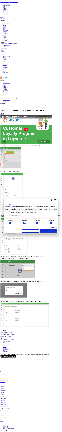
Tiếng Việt (5, 31)
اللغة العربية (5, 33)
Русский (4, 32)
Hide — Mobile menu (14, 2)
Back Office (6, 145)
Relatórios (5, 11)
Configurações (5, 12)
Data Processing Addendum (8, 428)
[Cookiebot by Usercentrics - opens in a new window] (52, 200)
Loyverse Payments (6, 4)
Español (4, 26)
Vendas (4, 6)
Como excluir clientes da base (6, 332)
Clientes (4, 10)
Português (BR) (6, 30)
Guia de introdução (6, 5)
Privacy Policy (5, 426)
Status (1, 421)
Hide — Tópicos (11, 339)
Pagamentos (5, 15)
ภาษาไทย (5, 35)
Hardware (5, 13)
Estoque (4, 8)
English (4, 25)
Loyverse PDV (3, 398)
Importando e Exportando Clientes (7, 334)
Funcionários (5, 9)
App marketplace (3, 416)
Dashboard (2, 400)
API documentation (4, 419)
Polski (4, 29)
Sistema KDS (3, 402)
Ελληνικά (5, 40)
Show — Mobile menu (4, 2)
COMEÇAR (2, 18)
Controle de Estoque (4, 380)
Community (5, 46)
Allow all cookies (48, 231)
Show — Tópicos (3, 339)
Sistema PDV (3, 48)
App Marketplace (6, 45)
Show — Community (4, 43)
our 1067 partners (12, 206)
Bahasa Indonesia (6, 22)
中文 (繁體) (5, 39)
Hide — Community (13, 43)
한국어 (4, 36)
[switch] (24, 223)
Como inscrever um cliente (5, 336)
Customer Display (3, 404)
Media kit (2, 414)
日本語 (4, 37)
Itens (4, 7)
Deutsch (4, 23)
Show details (52, 227)
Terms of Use (5, 425)
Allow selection (31, 231)
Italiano (4, 28)
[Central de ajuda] (4, 78)
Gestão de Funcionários (5, 408)
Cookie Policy (5, 427)
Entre (1, 17)
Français (4, 27)
